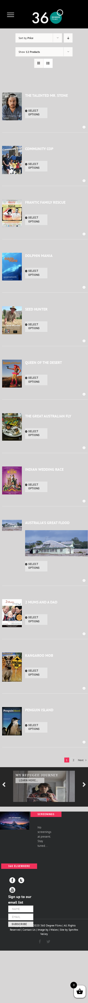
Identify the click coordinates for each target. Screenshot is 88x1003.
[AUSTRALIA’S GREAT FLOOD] (12, 525)
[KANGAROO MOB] (12, 667)
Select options (34, 112)
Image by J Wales (48, 929)
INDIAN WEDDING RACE (44, 469)
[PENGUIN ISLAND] (12, 721)
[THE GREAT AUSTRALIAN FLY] (12, 427)
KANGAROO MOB (39, 655)
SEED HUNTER (36, 309)
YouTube (12, 890)
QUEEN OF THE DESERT (43, 362)
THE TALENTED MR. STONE (46, 95)
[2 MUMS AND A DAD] (12, 613)
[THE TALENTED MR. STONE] (12, 107)
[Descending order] (68, 38)
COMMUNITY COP (39, 148)
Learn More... (28, 780)
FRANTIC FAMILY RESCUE (45, 202)
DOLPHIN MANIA (39, 255)
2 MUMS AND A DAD (41, 602)
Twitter (21, 880)
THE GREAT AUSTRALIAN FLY (48, 416)
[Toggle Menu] (10, 15)
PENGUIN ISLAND (39, 710)
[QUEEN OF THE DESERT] (12, 374)
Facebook (12, 880)
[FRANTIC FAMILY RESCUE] (12, 213)
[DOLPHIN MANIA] (12, 266)
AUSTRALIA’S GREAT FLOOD (47, 522)
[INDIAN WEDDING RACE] (12, 480)
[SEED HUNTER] (12, 320)
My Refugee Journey (36, 775)
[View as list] (48, 63)
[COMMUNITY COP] (12, 160)
